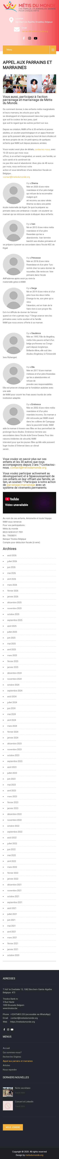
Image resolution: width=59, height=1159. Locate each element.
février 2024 (12, 732)
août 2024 (11, 696)
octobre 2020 (13, 955)
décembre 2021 (14, 885)
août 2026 (11, 555)
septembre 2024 (14, 691)
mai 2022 (11, 855)
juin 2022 (11, 849)
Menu (9, 49)
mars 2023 (12, 796)
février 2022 (12, 873)
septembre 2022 (14, 832)
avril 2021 (11, 932)
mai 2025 (11, 644)
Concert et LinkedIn (24, 1101)
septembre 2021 (14, 902)
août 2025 (11, 626)
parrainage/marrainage (21, 485)
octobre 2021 (13, 896)
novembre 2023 (14, 749)
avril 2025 (11, 649)
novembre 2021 (14, 890)
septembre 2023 (14, 761)
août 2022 (11, 838)
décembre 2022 (14, 814)
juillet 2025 (12, 632)
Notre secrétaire (22, 1088)
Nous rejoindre (10, 1069)
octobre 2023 (13, 755)
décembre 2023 (14, 743)
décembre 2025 (14, 602)
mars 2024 (12, 726)
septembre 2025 (14, 620)
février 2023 (12, 802)
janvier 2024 (12, 738)
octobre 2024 (13, 685)
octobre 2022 (13, 826)
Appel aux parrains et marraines (18, 1061)
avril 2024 (11, 720)
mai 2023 (11, 785)
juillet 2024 (12, 702)
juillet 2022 (12, 843)
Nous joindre (13, 1127)
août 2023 (11, 767)
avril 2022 (11, 861)
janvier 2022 (12, 879)
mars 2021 (12, 937)
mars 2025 (12, 655)
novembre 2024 (14, 679)
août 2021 (11, 908)
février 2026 (12, 591)
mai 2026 (11, 573)
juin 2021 (11, 920)
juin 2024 (11, 708)
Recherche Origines (12, 1056)
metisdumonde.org (34, 1155)
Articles (6, 1065)
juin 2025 (11, 638)
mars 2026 (12, 585)
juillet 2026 (12, 561)
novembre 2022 (14, 820)
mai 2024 (11, 714)
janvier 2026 (12, 596)
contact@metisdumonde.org (35, 31)
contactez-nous (42, 149)
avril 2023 (11, 790)
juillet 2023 (12, 773)
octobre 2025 (13, 614)
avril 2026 (11, 579)
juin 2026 (11, 567)
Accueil (6, 1048)
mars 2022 (12, 867)
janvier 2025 (12, 667)
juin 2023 (11, 779)
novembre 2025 (14, 608)
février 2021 (12, 943)
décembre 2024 (14, 673)
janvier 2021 (12, 949)
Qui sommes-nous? (12, 1052)
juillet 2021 (12, 914)
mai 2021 (11, 926)
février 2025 (12, 661)
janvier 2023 (12, 808)
